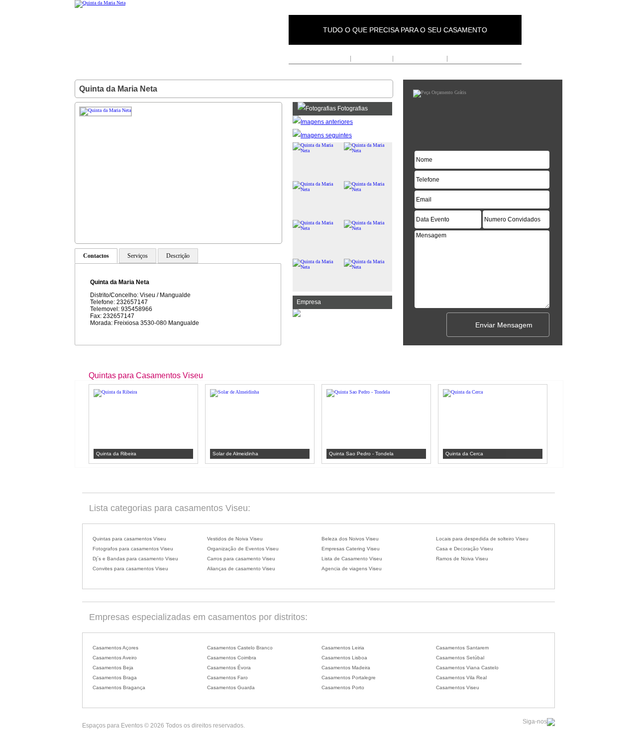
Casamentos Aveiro (115, 657)
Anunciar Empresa (420, 58)
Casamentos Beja (113, 667)
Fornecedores (372, 58)
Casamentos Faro (227, 677)
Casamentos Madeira (345, 667)
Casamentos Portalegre (348, 677)
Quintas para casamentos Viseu (129, 538)
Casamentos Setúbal (460, 657)
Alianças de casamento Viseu (241, 568)
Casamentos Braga (115, 677)
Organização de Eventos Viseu (243, 548)
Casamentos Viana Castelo (467, 667)
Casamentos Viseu (457, 687)
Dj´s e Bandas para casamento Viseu (135, 558)
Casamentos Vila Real (461, 677)
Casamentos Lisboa (344, 657)
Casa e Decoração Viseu (464, 548)
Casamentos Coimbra (231, 657)
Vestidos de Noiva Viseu (235, 538)
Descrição (178, 255)
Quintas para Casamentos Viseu (146, 375)
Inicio (341, 58)
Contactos (463, 58)
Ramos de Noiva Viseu (462, 558)
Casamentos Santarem (462, 647)
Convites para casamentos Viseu (130, 568)
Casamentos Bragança (119, 687)
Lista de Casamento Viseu (351, 558)
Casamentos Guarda (231, 687)
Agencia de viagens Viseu (351, 568)
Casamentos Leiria (342, 647)
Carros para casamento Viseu (241, 558)
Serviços (137, 255)
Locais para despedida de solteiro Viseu (482, 538)
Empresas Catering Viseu (350, 548)
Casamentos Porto (342, 687)
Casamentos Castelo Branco (240, 647)
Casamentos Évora (229, 667)
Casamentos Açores (115, 647)
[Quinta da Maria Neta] (100, 2)
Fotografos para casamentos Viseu (133, 548)
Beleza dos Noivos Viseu (350, 538)
